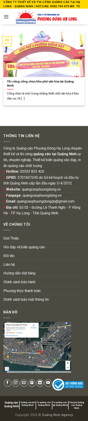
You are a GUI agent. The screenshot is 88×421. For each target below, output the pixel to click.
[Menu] (6, 16)
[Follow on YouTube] (48, 383)
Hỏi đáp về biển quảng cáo (24, 247)
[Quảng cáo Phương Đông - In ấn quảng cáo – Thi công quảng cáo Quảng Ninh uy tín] (46, 16)
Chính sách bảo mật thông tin (26, 299)
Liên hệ (9, 264)
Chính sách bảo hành (19, 282)
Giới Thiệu (11, 238)
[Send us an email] (24, 383)
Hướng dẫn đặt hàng (19, 273)
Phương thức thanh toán (22, 291)
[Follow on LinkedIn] (40, 383)
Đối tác (8, 256)
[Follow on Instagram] (15, 383)
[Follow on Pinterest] (32, 383)
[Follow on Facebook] (7, 383)
